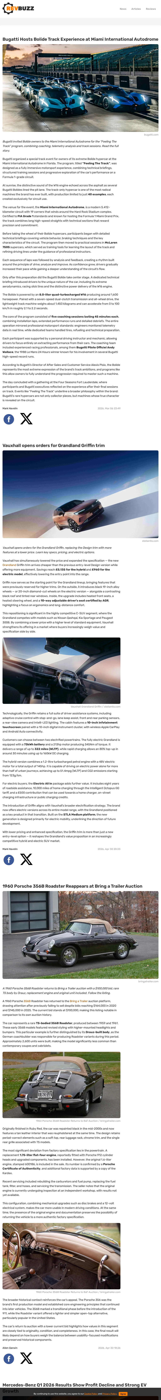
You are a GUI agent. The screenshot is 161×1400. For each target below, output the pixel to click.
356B (27, 1001)
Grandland (9, 565)
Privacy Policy (109, 1393)
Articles (136, 8)
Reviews (151, 8)
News (123, 8)
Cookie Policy (91, 1393)
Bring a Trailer (79, 1001)
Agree (123, 1394)
